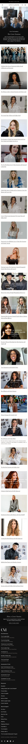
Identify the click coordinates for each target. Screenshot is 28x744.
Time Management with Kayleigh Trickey (9, 367)
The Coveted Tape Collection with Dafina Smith (11, 115)
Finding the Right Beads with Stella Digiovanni (10, 491)
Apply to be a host (14, 623)
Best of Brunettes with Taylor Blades (8, 438)
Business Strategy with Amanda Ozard (9, 415)
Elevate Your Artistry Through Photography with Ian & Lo (13, 292)
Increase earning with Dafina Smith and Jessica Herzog (12, 586)
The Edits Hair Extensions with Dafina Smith (10, 467)
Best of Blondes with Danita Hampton (8, 391)
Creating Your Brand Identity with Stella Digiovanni (11, 538)
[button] (22, 5)
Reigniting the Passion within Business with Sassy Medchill (13, 514)
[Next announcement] (25, 1)
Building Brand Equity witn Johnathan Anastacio (11, 562)
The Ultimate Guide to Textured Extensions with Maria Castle (13, 92)
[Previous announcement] (2, 1)
